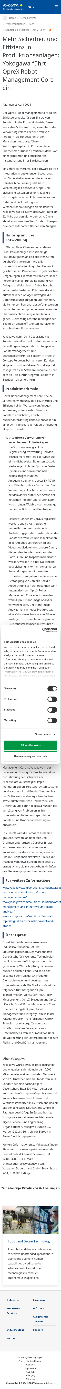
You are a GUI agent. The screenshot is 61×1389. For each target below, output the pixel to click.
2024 (31, 23)
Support (38, 1329)
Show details (42, 734)
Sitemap (30, 1378)
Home (12, 17)
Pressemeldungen (15, 23)
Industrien (13, 1299)
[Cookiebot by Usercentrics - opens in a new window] (43, 630)
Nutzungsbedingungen (30, 1357)
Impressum (30, 1368)
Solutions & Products (17, 29)
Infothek (38, 1308)
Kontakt (11, 1338)
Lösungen (39, 1299)
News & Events (27, 17)
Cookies (30, 1364)
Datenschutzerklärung (30, 1361)
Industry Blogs (15, 1329)
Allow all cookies (30, 745)
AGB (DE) (30, 1371)
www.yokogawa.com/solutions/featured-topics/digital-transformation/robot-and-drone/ (28, 921)
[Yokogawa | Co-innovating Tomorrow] (13, 7)
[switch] (52, 699)
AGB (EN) (30, 1375)
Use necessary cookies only (30, 756)
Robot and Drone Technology (29, 1241)
